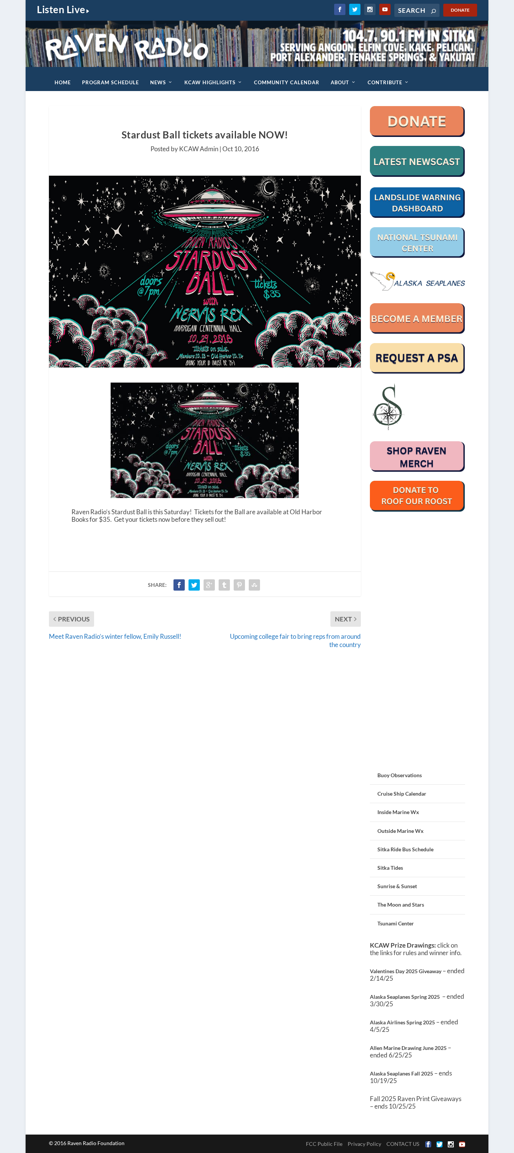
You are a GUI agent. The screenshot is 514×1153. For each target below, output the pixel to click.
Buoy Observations (399, 775)
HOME (63, 82)
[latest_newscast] (417, 175)
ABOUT (340, 82)
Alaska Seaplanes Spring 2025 (405, 996)
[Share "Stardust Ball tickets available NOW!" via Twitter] (194, 584)
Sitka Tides (390, 867)
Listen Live (61, 9)
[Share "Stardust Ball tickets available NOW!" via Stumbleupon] (254, 584)
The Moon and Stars (400, 904)
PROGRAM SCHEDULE (110, 82)
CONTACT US (402, 1144)
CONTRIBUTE (385, 82)
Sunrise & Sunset (397, 886)
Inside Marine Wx (398, 812)
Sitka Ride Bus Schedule (405, 849)
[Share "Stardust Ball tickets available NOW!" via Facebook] (179, 584)
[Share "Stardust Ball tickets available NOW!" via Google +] (209, 584)
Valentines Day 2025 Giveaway (405, 971)
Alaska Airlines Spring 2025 (402, 1022)
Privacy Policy (364, 1144)
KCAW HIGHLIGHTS (210, 82)
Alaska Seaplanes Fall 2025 (401, 1073)
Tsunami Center (395, 923)
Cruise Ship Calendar (401, 793)
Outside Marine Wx (400, 831)
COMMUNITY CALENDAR (286, 82)
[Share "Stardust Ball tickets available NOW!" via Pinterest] (239, 584)
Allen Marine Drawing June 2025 (408, 1048)
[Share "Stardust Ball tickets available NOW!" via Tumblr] (224, 584)
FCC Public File (324, 1144)
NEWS (158, 82)
